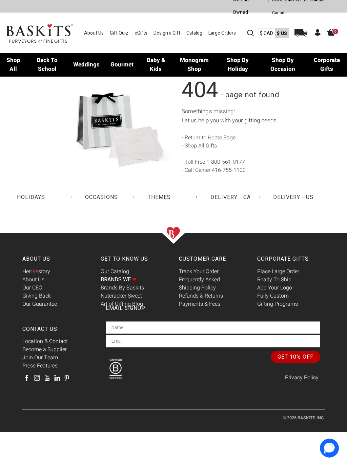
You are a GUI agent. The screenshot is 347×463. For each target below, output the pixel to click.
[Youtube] (47, 378)
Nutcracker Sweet (121, 296)
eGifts (141, 33)
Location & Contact (45, 341)
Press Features (40, 366)
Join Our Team (40, 358)
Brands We (119, 280)
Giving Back (36, 296)
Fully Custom (273, 296)
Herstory (36, 271)
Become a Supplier (44, 349)
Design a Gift (167, 33)
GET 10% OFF (295, 357)
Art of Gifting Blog (122, 304)
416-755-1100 (229, 170)
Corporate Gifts (283, 259)
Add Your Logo (274, 288)
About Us (94, 33)
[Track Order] (301, 33)
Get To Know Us (124, 259)
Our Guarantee (39, 304)
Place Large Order (278, 271)
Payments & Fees (199, 304)
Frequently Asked (199, 280)
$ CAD (266, 33)
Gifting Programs (277, 304)
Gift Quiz (119, 33)
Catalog (194, 33)
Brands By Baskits (122, 288)
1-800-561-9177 (225, 162)
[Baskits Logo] (40, 33)
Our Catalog (115, 271)
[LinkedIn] (57, 378)
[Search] (250, 33)
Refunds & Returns (201, 296)
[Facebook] (27, 378)
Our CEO (32, 288)
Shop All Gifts (201, 146)
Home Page (222, 138)
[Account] (317, 33)
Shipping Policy (197, 288)
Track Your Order (199, 271)
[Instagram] (37, 378)
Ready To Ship (274, 280)
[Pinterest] (67, 378)
